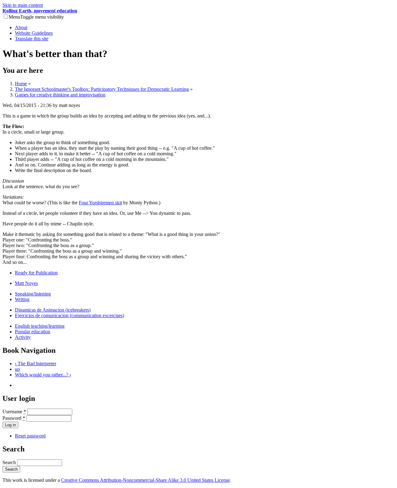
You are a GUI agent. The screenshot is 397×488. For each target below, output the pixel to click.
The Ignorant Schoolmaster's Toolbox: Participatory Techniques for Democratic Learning (102, 89)
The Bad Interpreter (35, 363)
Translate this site (31, 38)
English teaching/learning (40, 326)
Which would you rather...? (43, 374)
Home (21, 83)
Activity (23, 337)
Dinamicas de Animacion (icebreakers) (53, 310)
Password (13, 418)
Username (14, 411)
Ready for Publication (36, 272)
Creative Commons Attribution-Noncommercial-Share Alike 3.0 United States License (145, 480)
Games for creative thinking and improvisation (60, 94)
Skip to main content (22, 5)
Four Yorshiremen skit (100, 202)
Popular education (32, 331)
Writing (22, 299)
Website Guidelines (34, 33)
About (21, 27)
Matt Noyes (26, 283)
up (17, 369)
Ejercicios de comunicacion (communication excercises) (69, 315)
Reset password (30, 435)
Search (9, 462)
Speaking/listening (33, 293)
